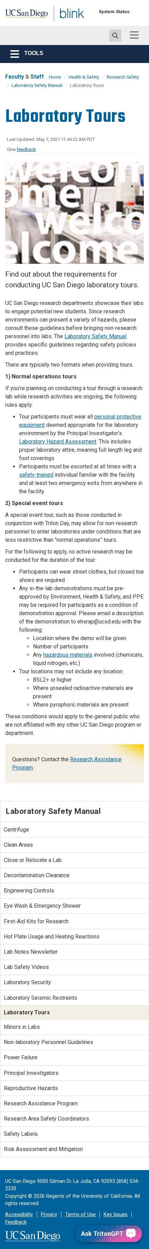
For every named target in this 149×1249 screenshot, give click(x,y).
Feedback (16, 1222)
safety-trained (36, 474)
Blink (55, 22)
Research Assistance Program (41, 1103)
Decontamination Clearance (37, 875)
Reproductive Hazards (31, 1088)
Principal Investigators (31, 1073)
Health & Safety (84, 77)
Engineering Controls (29, 890)
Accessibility (19, 1214)
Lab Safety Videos (26, 967)
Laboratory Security (27, 982)
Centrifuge (16, 829)
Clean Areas (18, 845)
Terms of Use (80, 1214)
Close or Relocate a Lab (33, 860)
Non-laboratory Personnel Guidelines (48, 1042)
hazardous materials (68, 655)
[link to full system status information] (138, 11)
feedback (26, 149)
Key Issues (116, 1214)
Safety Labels (21, 1134)
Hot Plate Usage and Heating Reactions (51, 936)
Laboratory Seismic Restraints (40, 998)
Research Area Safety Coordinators (46, 1118)
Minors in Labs (22, 1027)
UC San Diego (20, 15)
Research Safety (123, 77)
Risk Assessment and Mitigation (43, 1149)
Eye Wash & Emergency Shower (42, 905)
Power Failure (20, 1057)
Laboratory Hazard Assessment (57, 441)
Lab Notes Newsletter (31, 952)
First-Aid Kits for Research (36, 921)
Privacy (49, 1214)
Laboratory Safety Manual (36, 85)
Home (55, 77)
